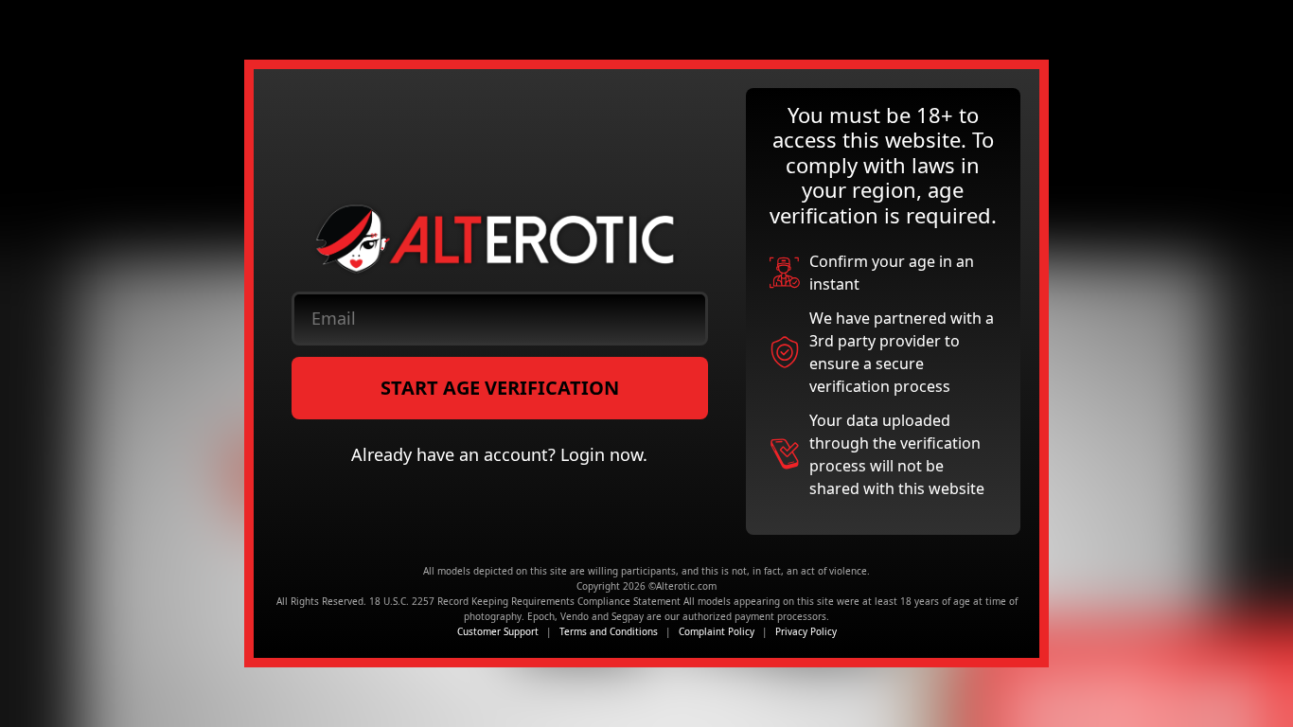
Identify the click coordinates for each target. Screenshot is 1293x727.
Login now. (603, 454)
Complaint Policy (716, 631)
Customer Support (498, 631)
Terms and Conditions (608, 631)
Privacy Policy (806, 631)
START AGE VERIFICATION (500, 387)
